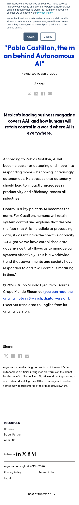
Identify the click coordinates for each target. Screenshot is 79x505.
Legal (7, 478)
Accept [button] (30, 36)
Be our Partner (12, 434)
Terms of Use (46, 472)
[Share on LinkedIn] (36, 93)
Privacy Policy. (45, 12)
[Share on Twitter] (29, 93)
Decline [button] (48, 36)
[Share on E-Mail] (50, 93)
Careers (9, 429)
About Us (9, 440)
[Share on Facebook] (43, 93)
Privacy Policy (12, 472)
